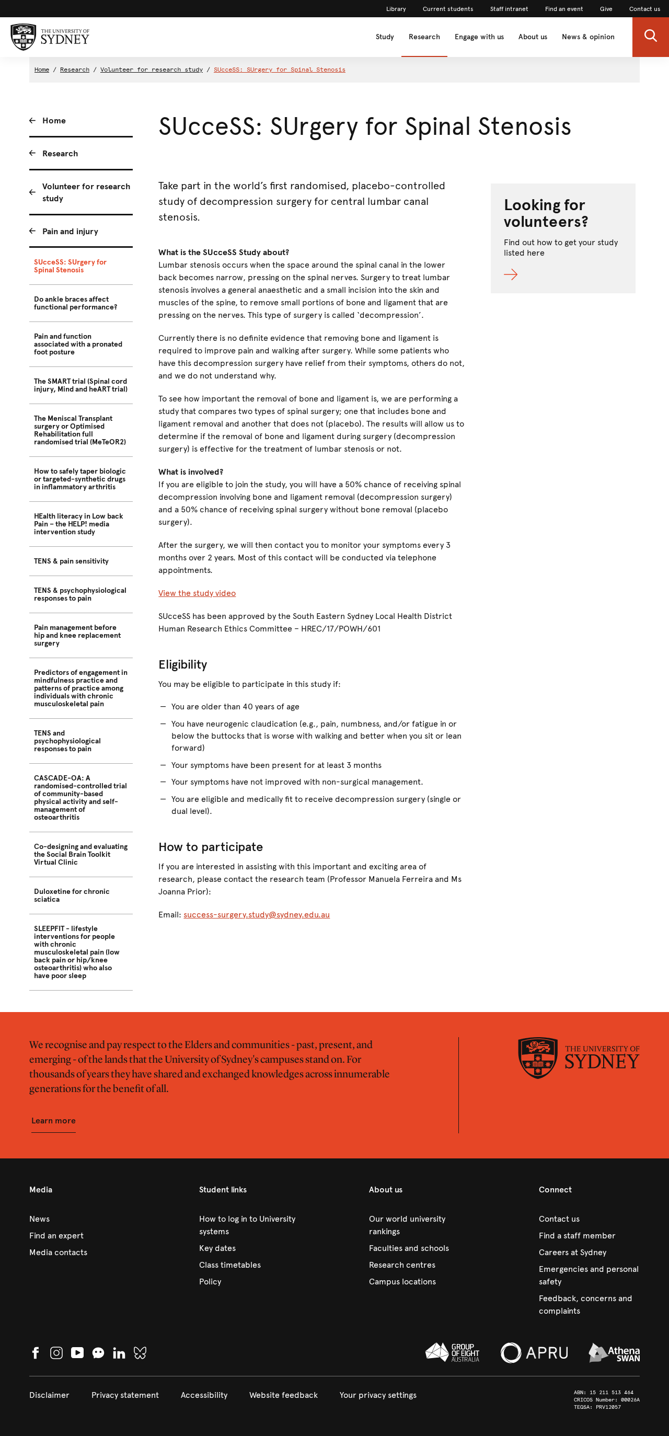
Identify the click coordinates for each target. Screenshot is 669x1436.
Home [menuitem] (54, 120)
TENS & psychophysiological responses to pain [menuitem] (80, 594)
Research (424, 36)
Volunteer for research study (151, 69)
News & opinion (588, 36)
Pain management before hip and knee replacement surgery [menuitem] (77, 635)
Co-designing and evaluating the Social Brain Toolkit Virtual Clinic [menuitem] (81, 854)
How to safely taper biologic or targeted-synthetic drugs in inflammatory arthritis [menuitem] (80, 479)
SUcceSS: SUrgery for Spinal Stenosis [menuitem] (70, 266)
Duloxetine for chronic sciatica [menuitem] (72, 895)
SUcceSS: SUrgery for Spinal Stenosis (279, 69)
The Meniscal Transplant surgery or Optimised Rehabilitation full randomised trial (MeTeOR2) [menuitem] (80, 430)
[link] (396, 9)
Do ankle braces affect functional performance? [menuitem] (75, 303)
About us (532, 36)
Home (41, 69)
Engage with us (479, 36)
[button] (650, 37)
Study (385, 36)
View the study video (197, 593)
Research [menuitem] (60, 153)
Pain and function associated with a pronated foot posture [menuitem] (78, 344)
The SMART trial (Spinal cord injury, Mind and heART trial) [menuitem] (81, 385)
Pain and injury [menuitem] (70, 231)
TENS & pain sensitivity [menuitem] (71, 561)
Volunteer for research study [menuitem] (86, 192)
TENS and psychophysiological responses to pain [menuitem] (67, 741)
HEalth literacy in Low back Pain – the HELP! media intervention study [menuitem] (78, 524)
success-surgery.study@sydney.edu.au (256, 915)
